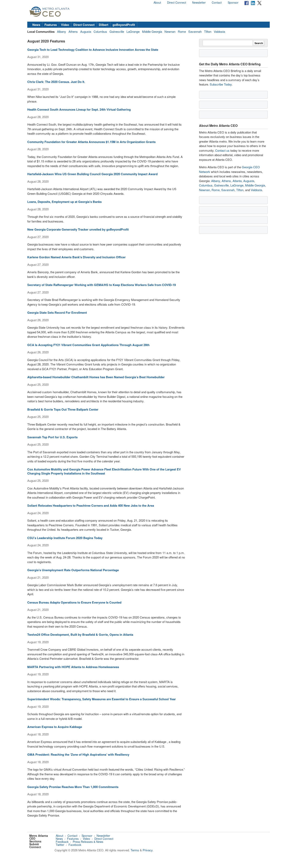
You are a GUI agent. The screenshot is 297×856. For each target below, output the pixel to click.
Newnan (169, 31)
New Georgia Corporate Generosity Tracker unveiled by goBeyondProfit (78, 229)
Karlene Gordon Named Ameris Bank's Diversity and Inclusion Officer (76, 257)
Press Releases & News (88, 842)
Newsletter (199, 2)
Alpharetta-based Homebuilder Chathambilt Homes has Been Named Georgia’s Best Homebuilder (96, 377)
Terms (135, 850)
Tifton (207, 31)
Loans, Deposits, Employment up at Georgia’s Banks (64, 201)
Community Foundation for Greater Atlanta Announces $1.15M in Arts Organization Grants (91, 142)
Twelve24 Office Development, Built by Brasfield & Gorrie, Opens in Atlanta (80, 634)
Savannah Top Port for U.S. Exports (52, 437)
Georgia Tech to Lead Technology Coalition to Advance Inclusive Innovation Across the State (92, 49)
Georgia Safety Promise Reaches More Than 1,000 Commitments (72, 787)
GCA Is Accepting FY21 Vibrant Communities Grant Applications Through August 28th (88, 345)
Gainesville (117, 31)
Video (65, 24)
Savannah (195, 31)
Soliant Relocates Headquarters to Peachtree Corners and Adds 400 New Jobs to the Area (90, 505)
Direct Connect (176, 2)
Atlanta (237, 181)
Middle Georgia (152, 31)
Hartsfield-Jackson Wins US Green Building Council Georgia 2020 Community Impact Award (92, 174)
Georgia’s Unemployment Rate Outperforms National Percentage (73, 570)
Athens (73, 31)
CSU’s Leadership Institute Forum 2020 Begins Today (64, 538)
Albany (61, 31)
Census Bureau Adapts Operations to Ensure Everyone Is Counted (74, 602)
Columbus (100, 31)
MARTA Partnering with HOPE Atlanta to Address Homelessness (73, 667)
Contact (217, 2)
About (157, 2)
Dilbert (103, 24)
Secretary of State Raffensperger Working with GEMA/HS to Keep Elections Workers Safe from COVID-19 (101, 285)
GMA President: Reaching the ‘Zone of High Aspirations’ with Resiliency (78, 754)
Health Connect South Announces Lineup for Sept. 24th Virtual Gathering (79, 109)
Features (50, 24)
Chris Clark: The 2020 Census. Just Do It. (56, 81)
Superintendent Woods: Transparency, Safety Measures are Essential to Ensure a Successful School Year (101, 699)
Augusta (85, 31)
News (36, 24)
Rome (182, 31)
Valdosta (219, 31)
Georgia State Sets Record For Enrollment (57, 312)
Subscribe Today (221, 84)
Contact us (222, 150)
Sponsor (233, 2)
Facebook (74, 845)
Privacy (148, 850)
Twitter (60, 845)
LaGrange (133, 31)
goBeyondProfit (124, 24)
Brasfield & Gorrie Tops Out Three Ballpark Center (62, 409)
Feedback (62, 842)
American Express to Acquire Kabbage (54, 727)
